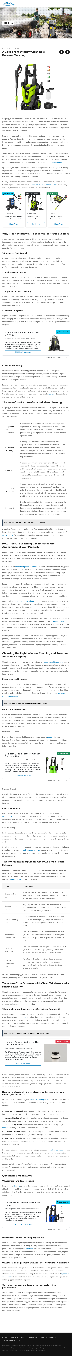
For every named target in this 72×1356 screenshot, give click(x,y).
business (6, 1128)
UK (19, 1340)
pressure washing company (53, 662)
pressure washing (60, 621)
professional (7, 816)
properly (50, 737)
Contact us (32, 1338)
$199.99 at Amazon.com (23, 1224)
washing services (56, 1150)
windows (29, 1249)
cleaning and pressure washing (43, 185)
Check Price (13, 224)
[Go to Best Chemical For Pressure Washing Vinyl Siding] (61, 52)
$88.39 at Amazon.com (23, 352)
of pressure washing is (26, 601)
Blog (17, 49)
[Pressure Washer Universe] (8, 4)
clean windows (15, 879)
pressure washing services (40, 1100)
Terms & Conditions (48, 1338)
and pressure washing (31, 850)
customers (22, 1017)
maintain (51, 394)
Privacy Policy (9, 1340)
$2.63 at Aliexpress (23, 1064)
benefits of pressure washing (27, 567)
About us (14, 1338)
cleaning (16, 1186)
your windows (7, 535)
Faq (22, 1338)
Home (4, 1338)
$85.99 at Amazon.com (23, 775)
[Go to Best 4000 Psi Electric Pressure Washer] (67, 52)
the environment (55, 162)
